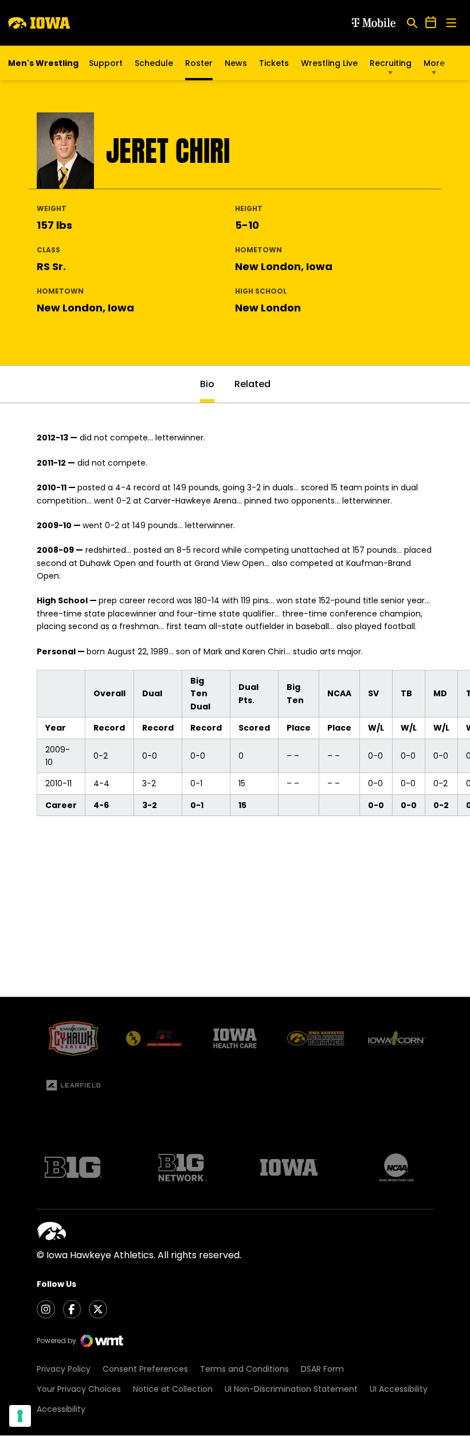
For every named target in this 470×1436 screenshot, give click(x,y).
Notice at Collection (173, 1389)
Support (106, 63)
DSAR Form (322, 1369)
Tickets (274, 66)
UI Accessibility (399, 1389)
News (236, 63)
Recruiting (391, 63)
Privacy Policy (64, 1369)
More (434, 63)
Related (252, 384)
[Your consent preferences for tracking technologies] (20, 1416)
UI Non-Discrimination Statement (291, 1389)
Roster (199, 63)
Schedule (154, 63)
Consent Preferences (145, 1369)
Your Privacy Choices (79, 1389)
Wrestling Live (329, 66)
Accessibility (61, 1409)
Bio (207, 384)
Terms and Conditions (244, 1369)
